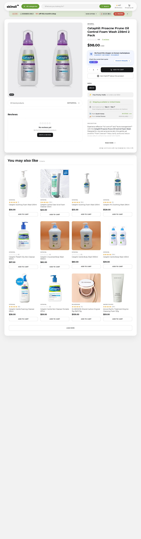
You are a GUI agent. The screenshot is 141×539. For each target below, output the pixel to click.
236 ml (91, 88)
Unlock (120, 14)
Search (106, 6)
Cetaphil (90, 24)
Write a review (45, 135)
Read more (109, 143)
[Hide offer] (127, 14)
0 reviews (105, 39)
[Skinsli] (12, 6)
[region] (45, 60)
